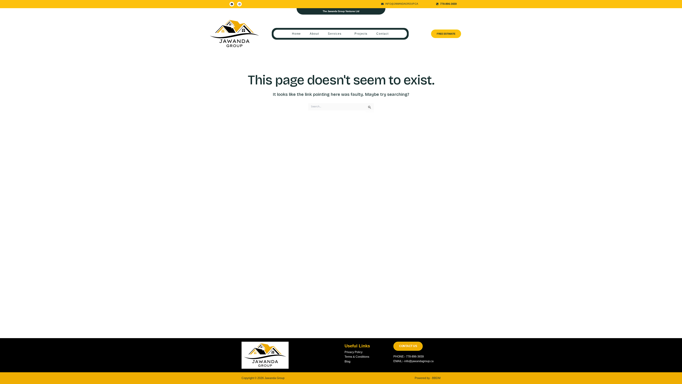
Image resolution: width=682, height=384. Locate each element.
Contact (382, 33)
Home (296, 33)
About (314, 33)
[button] (336, 33)
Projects (360, 33)
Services (335, 33)
